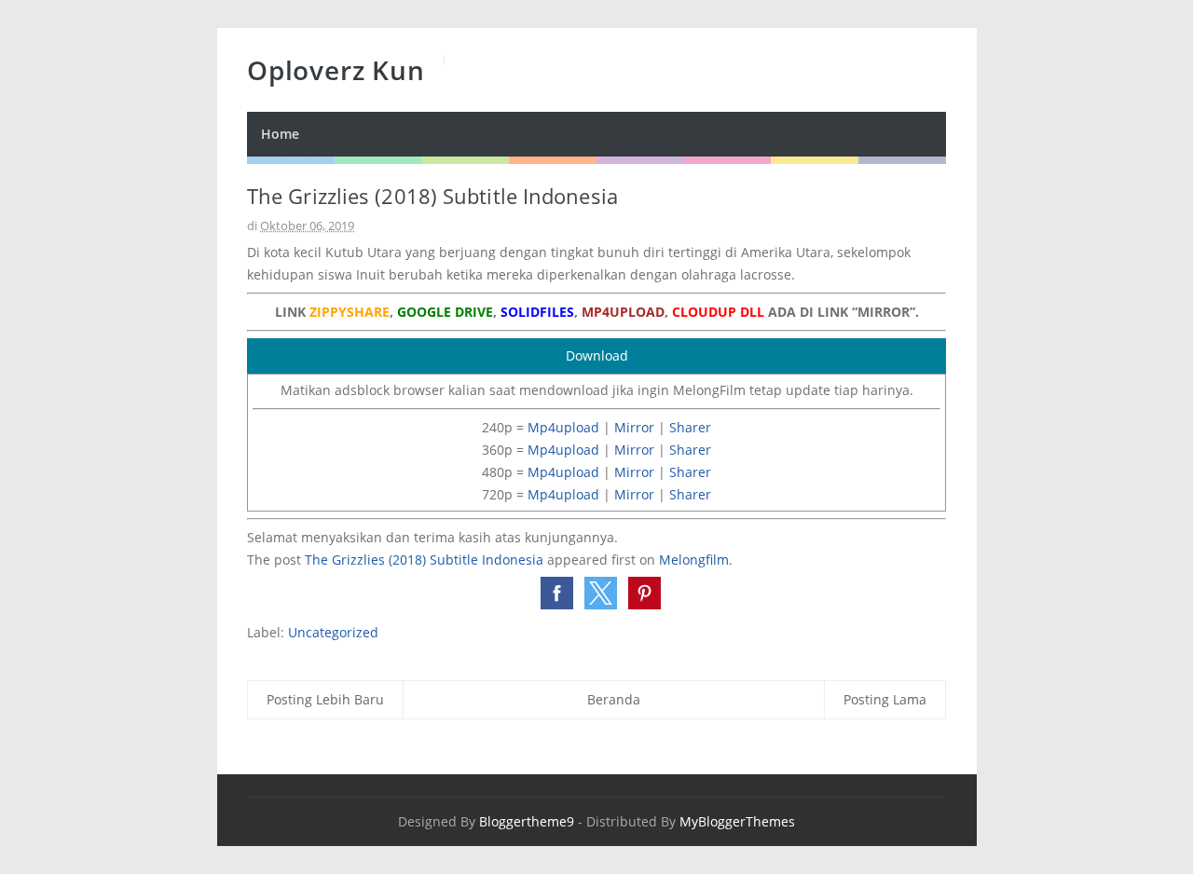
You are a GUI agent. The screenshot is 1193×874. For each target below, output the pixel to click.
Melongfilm (694, 559)
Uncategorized (333, 632)
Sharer (690, 427)
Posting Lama (884, 699)
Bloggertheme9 (526, 821)
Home (280, 134)
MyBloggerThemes (737, 821)
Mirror (634, 427)
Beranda (613, 699)
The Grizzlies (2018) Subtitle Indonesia (424, 559)
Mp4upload (563, 427)
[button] (557, 593)
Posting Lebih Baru (325, 699)
